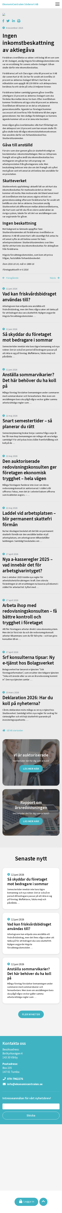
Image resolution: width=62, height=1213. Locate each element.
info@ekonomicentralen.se (24, 1084)
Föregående (12, 277)
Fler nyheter (31, 1014)
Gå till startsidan (14, 730)
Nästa (53, 277)
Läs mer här (31, 768)
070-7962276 (15, 1079)
